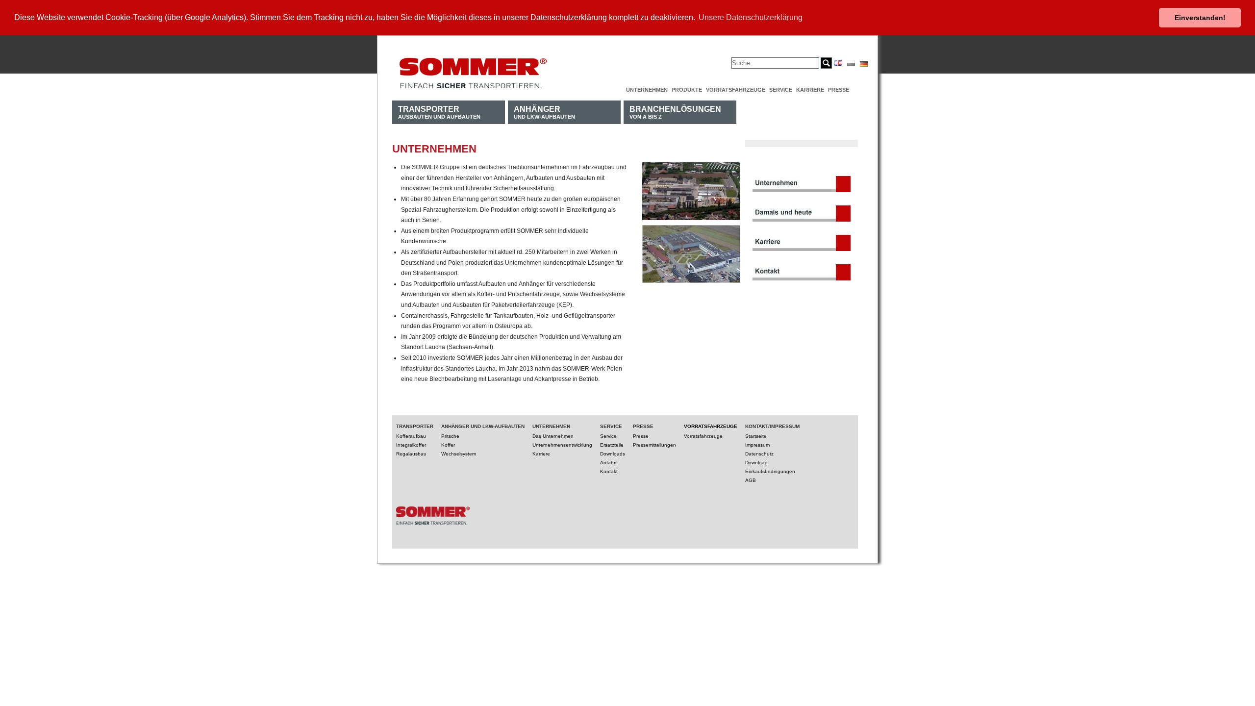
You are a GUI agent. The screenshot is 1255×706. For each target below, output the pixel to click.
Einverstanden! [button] (1200, 18)
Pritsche (450, 436)
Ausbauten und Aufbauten (439, 112)
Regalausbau (411, 453)
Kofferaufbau (411, 436)
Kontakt (609, 471)
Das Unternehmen (553, 436)
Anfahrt (608, 462)
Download (756, 462)
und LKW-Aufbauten (544, 112)
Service (780, 90)
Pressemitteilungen (654, 445)
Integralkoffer (411, 445)
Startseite (756, 436)
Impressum (757, 445)
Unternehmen (647, 90)
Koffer (448, 445)
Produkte (687, 90)
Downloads (612, 453)
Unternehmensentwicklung (562, 445)
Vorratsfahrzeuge (735, 90)
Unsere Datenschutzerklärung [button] (751, 17)
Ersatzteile (612, 445)
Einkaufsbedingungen (770, 471)
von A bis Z (675, 112)
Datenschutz (759, 453)
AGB (750, 480)
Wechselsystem (458, 453)
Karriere (810, 90)
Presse (838, 90)
